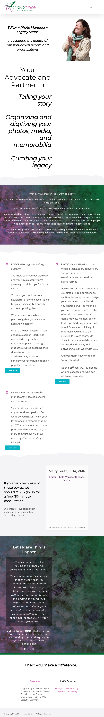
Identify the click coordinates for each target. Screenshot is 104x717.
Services (35, 661)
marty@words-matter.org (66, 668)
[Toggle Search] (91, 6)
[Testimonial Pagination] (25, 629)
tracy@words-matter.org (65, 671)
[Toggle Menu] (98, 7)
